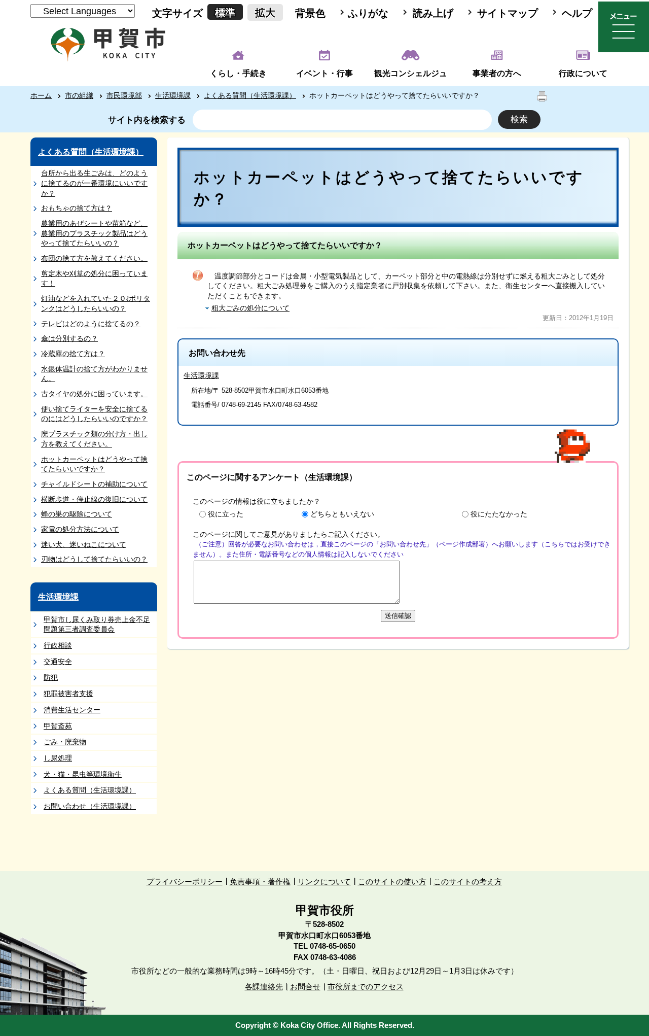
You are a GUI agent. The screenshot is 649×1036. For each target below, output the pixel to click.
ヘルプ (577, 13)
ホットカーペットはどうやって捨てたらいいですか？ (94, 464)
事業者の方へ (497, 73)
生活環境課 (173, 95)
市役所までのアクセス (366, 986)
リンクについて (324, 881)
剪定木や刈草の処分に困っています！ (94, 278)
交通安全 (58, 662)
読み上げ (433, 13)
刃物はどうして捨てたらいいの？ (94, 559)
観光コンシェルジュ (410, 73)
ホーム (41, 95)
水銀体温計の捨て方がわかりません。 (94, 374)
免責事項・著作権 (260, 881)
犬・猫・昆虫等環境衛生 (83, 774)
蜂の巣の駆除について (76, 514)
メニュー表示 (623, 27)
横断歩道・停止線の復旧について (94, 499)
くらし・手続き (238, 73)
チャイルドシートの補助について (94, 484)
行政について (583, 73)
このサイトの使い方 (392, 881)
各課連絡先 (264, 986)
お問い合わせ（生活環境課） (90, 806)
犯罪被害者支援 (68, 693)
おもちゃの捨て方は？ (76, 208)
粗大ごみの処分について (250, 308)
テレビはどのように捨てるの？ (90, 324)
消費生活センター (72, 710)
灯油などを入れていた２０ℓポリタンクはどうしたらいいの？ (95, 303)
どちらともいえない (342, 514)
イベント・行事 (324, 73)
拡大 (265, 12)
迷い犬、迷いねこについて (83, 544)
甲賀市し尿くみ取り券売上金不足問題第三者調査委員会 (97, 624)
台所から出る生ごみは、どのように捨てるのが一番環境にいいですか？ (94, 183)
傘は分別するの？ (69, 338)
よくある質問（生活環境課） (250, 95)
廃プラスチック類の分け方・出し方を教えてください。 (94, 439)
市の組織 (79, 95)
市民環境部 (124, 95)
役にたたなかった (499, 514)
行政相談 (58, 645)
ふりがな (368, 13)
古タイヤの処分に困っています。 (94, 394)
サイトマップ (507, 13)
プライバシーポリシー (185, 881)
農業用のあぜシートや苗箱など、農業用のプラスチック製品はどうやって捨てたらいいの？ (94, 233)
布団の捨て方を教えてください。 (94, 258)
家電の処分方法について (80, 529)
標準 (225, 12)
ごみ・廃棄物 (65, 742)
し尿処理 (58, 758)
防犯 (51, 677)
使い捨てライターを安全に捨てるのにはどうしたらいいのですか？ (94, 414)
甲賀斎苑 (58, 726)
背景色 (310, 13)
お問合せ (305, 986)
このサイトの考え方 (468, 881)
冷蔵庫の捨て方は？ (73, 354)
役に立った (225, 514)
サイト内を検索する (147, 120)
